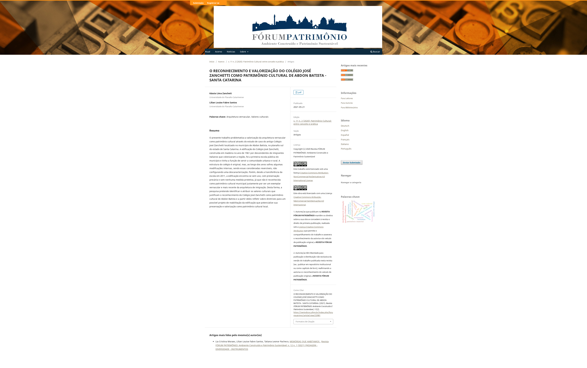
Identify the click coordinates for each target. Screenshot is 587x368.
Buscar (376, 51)
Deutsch (345, 125)
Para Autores (347, 103)
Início (211, 61)
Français (345, 139)
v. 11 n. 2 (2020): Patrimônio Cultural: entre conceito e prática (256, 61)
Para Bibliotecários (349, 107)
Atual (207, 51)
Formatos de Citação (305, 321)
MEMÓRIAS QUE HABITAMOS (305, 341)
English (345, 130)
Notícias (231, 51)
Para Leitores (347, 98)
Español (345, 134)
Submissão (198, 3)
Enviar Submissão (351, 162)
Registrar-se (213, 3)
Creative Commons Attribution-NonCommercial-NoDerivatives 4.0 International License (311, 176)
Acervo (218, 51)
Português (346, 148)
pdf (299, 92)
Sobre (243, 51)
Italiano (345, 144)
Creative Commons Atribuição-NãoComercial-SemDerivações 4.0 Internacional (309, 201)
